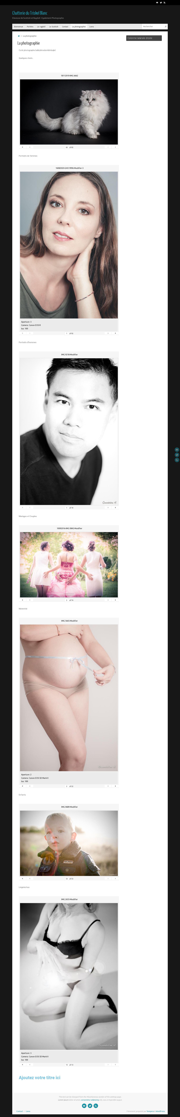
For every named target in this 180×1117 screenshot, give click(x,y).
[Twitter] (161, 2)
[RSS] (164, 2)
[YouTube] (157, 2)
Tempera (150, 1111)
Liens (28, 1111)
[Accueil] (19, 36)
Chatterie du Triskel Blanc (29, 13)
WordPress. (160, 1111)
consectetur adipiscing (90, 1100)
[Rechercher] (166, 26)
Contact (19, 1111)
